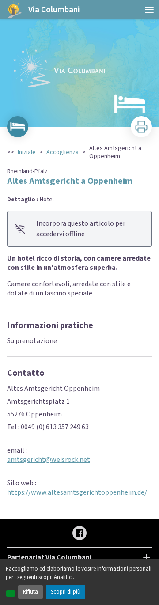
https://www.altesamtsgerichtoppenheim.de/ (77, 492)
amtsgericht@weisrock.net (48, 460)
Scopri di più (65, 592)
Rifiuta (30, 592)
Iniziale (27, 152)
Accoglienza (62, 152)
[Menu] (149, 9)
